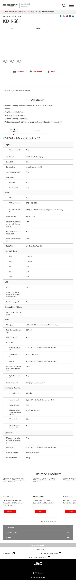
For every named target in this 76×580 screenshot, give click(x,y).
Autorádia (31, 11)
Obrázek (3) (20, 71)
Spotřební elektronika (9, 11)
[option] (15, 498)
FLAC (10, 277)
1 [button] (41, 521)
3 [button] (46, 521)
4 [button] (48, 521)
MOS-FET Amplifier (12, 337)
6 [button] (52, 521)
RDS (10, 198)
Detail (10, 512)
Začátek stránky (38, 545)
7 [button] (55, 521)
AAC (10, 272)
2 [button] (44, 521)
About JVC (8, 553)
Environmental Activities (50, 553)
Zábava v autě (22, 11)
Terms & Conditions (42, 569)
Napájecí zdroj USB (12, 302)
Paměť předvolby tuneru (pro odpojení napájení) (13, 224)
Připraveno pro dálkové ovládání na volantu (13, 440)
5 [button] (50, 521)
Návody (53, 71)
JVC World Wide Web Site (39, 557)
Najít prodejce (37, 71)
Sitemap (31, 569)
